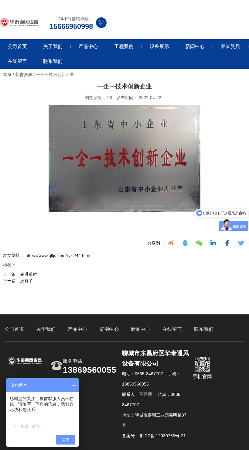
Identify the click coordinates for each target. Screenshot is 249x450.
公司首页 (17, 46)
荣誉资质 (230, 46)
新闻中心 (195, 46)
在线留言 (17, 61)
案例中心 (109, 329)
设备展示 (159, 46)
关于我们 (53, 46)
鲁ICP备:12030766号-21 (162, 435)
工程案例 (124, 46)
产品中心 (88, 46)
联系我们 (53, 61)
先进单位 (28, 274)
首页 (8, 74)
